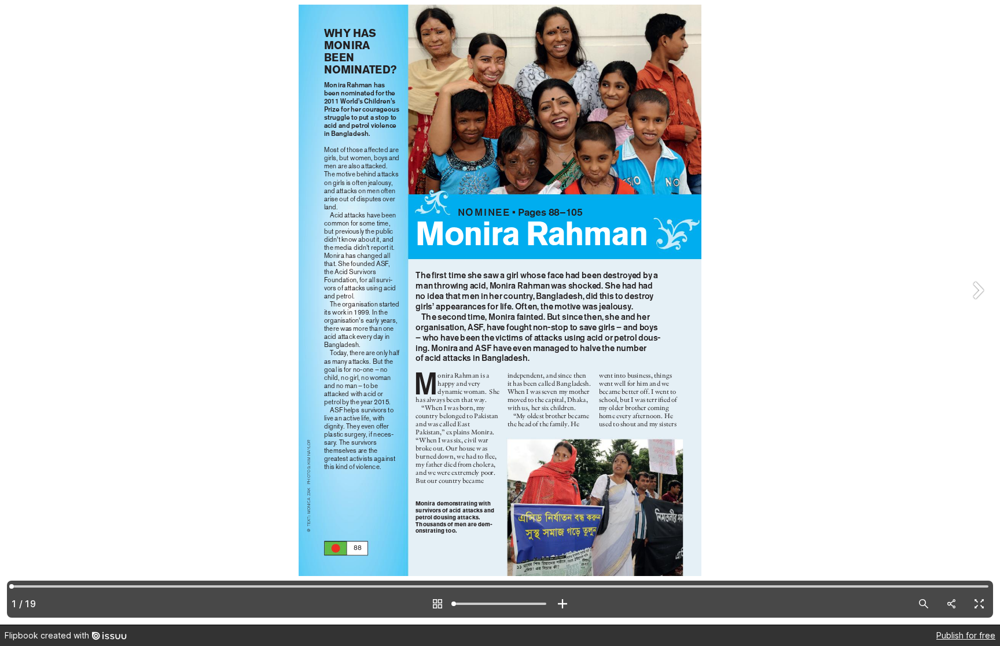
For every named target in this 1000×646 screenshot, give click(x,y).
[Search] (923, 603)
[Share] (951, 603)
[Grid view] (437, 603)
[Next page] (977, 312)
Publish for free (965, 635)
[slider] (500, 604)
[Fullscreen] (979, 603)
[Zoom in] (562, 603)
